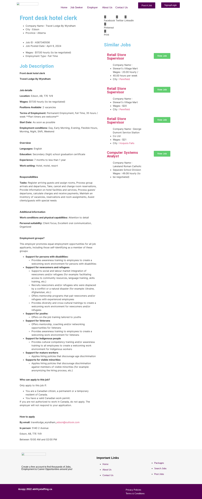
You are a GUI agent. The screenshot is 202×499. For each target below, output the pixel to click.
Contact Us (121, 7)
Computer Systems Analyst (122, 154)
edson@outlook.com (68, 422)
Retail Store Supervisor (116, 56)
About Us (107, 7)
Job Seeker (76, 7)
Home (64, 7)
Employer (92, 7)
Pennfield (124, 79)
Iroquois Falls (126, 143)
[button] (77, 7)
